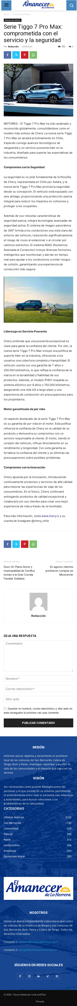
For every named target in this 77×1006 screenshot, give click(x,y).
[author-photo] (38, 610)
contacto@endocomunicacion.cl (38, 942)
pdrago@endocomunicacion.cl (37, 950)
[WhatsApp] (33, 55)
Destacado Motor (22, 14)
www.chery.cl (50, 516)
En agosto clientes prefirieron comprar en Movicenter (59, 570)
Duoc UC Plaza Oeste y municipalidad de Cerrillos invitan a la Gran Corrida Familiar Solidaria (19, 572)
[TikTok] (47, 976)
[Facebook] (7, 55)
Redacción (13, 46)
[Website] (57, 976)
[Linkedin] (38, 976)
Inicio (6, 14)
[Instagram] (29, 976)
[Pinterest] (24, 55)
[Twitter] (16, 55)
